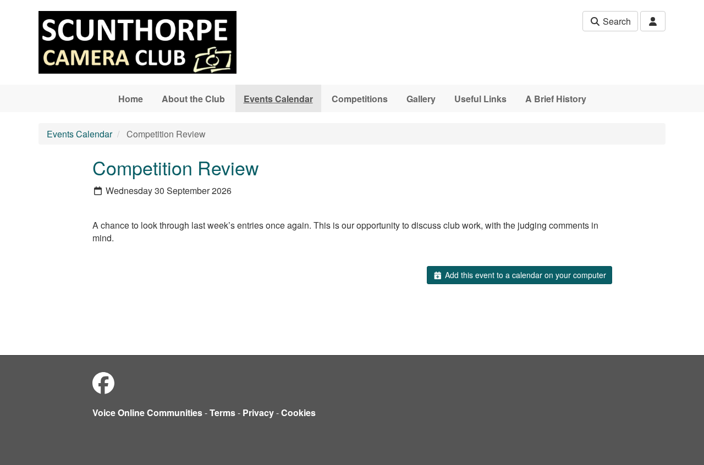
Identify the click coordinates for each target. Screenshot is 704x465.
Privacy (258, 412)
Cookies (298, 412)
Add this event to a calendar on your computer (524, 274)
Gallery (421, 98)
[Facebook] (103, 382)
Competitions (360, 98)
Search (616, 21)
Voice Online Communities (147, 412)
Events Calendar (278, 98)
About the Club (193, 98)
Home (130, 98)
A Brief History (555, 98)
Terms (222, 412)
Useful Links (480, 98)
